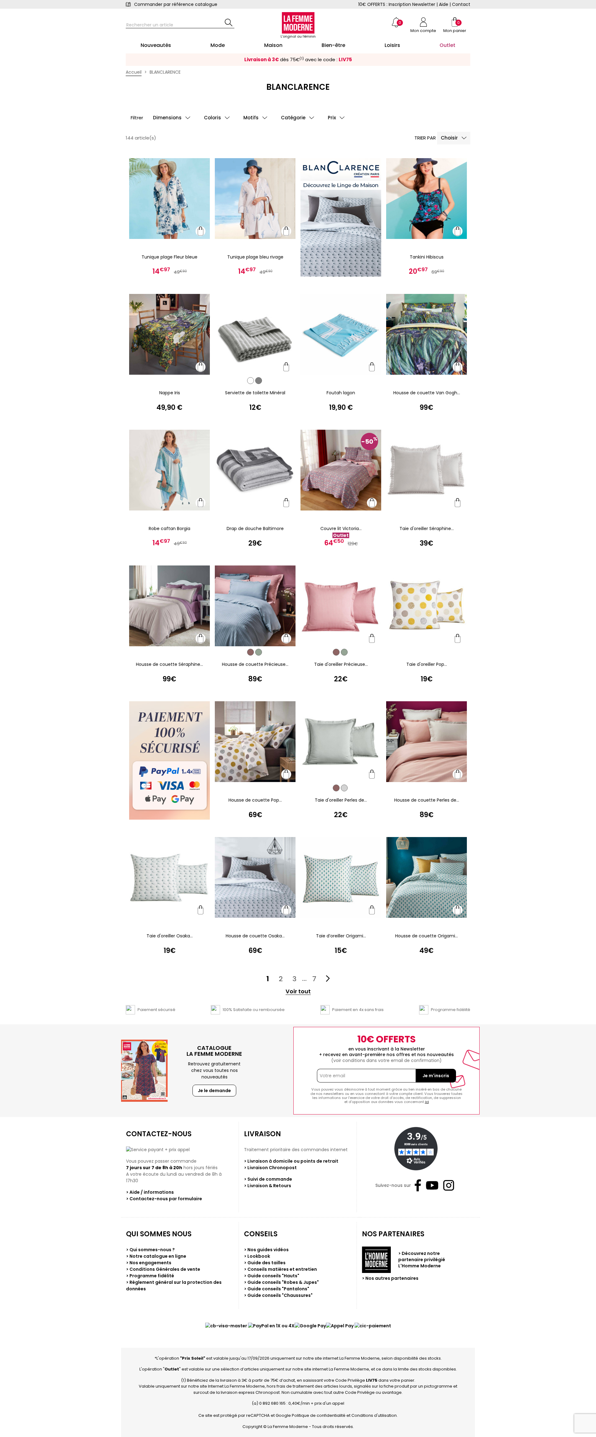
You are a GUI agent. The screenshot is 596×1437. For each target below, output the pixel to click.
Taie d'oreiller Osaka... (170, 936)
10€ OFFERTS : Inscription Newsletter (396, 4)
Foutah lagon (341, 393)
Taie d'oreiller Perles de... (341, 800)
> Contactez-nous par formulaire (164, 1199)
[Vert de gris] (258, 652)
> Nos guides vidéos (266, 1250)
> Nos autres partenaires (390, 1278)
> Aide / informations (150, 1192)
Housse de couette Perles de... (426, 800)
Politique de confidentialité (318, 1415)
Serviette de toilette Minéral (255, 393)
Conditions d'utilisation (374, 1415)
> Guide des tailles (265, 1263)
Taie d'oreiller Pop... (426, 664)
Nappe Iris (169, 393)
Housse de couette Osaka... (255, 936)
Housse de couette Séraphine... (169, 664)
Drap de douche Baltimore (255, 528)
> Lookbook (257, 1256)
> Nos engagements (148, 1263)
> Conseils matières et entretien (280, 1269)
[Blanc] (250, 380)
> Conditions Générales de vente (163, 1269)
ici (427, 1101)
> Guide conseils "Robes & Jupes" (281, 1282)
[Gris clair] (344, 788)
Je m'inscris (435, 1076)
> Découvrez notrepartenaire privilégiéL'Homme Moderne (421, 1259)
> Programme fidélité (150, 1276)
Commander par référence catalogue (175, 4)
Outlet (172, 1369)
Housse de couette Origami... (426, 936)
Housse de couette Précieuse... (255, 664)
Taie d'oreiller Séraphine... (427, 528)
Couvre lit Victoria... (341, 528)
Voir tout (298, 991)
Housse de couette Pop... (255, 800)
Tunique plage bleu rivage (255, 257)
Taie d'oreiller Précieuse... (341, 664)
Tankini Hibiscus (427, 257)
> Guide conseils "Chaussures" (278, 1295)
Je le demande (214, 1090)
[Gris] (258, 380)
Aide (443, 4)
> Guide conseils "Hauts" (271, 1276)
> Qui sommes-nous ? (150, 1250)
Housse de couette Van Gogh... (426, 393)
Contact (461, 4)
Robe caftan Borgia (169, 528)
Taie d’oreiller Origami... (341, 936)
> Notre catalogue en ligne (156, 1256)
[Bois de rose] (250, 652)
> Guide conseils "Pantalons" (276, 1289)
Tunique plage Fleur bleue (169, 257)
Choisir (449, 138)
